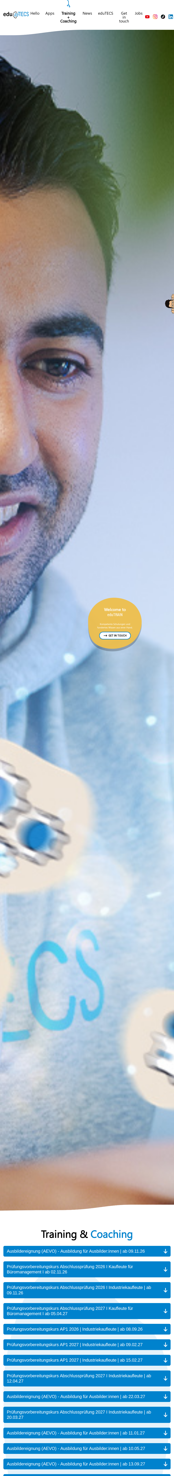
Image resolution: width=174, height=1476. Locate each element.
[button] (87, 1251)
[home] (16, 15)
